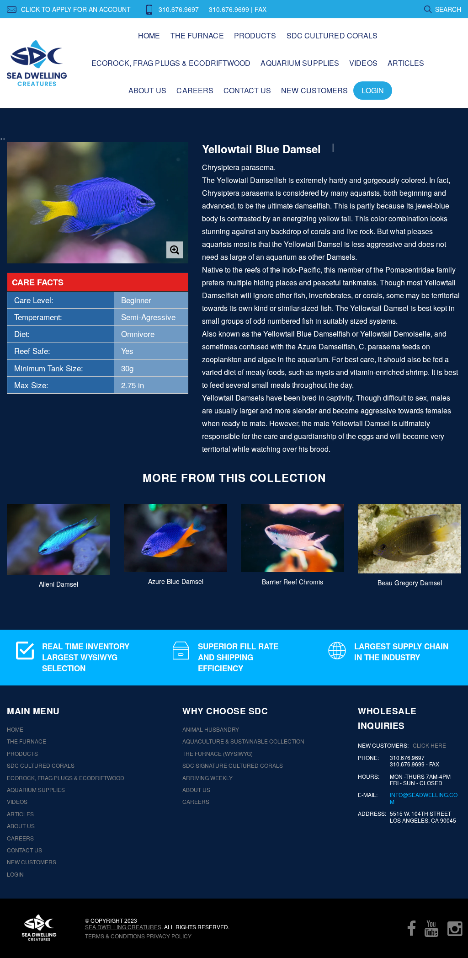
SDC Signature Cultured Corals (232, 765)
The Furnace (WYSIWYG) (217, 753)
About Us (147, 90)
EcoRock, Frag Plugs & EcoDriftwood (170, 63)
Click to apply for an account (76, 9)
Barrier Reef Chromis (292, 581)
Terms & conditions (115, 936)
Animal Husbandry (210, 729)
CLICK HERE (429, 745)
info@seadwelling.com (423, 798)
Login (373, 90)
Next (444, 545)
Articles (406, 63)
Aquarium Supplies (300, 63)
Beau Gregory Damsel (410, 582)
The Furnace (197, 35)
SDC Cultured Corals (332, 35)
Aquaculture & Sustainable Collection (243, 741)
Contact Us (247, 90)
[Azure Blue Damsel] (175, 538)
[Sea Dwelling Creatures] (39, 927)
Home (149, 35)
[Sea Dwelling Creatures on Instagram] (455, 928)
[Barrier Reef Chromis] (292, 538)
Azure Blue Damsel (175, 581)
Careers (194, 90)
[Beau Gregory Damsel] (409, 538)
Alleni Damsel (58, 584)
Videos (363, 63)
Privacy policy (168, 936)
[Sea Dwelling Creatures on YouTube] (431, 928)
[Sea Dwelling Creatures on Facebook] (411, 928)
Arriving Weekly (207, 778)
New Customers (314, 90)
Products (255, 35)
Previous (24, 545)
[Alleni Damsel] (58, 539)
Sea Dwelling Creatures (123, 927)
